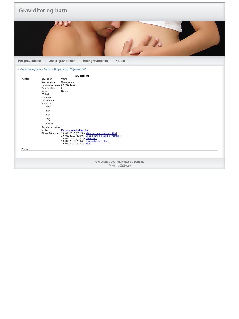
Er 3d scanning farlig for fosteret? (104, 136)
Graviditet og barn (43, 10)
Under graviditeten (62, 61)
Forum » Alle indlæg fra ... (76, 130)
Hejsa (89, 143)
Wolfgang (125, 165)
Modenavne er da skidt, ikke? (101, 133)
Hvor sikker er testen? (97, 141)
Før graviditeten (29, 61)
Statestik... (91, 138)
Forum (120, 61)
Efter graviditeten (95, 61)
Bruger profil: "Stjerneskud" (70, 69)
